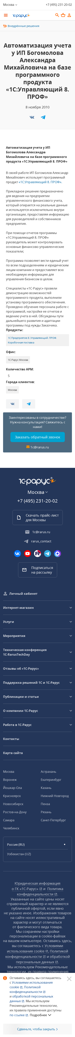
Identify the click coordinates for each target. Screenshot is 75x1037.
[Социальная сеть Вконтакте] (17, 553)
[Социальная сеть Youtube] (27, 553)
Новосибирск (13, 804)
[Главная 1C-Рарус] (31, 16)
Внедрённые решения (23, 26)
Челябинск (11, 828)
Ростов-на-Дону (15, 812)
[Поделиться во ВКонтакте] (32, 118)
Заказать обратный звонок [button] (37, 437)
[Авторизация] (69, 15)
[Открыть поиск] (57, 15)
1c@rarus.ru (39, 447)
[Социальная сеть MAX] (57, 553)
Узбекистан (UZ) (19, 854)
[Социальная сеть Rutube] (37, 553)
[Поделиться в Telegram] (43, 118)
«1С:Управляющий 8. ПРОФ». (40, 182)
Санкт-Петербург (53, 820)
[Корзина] (63, 15)
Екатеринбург (51, 780)
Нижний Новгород (55, 796)
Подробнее (38, 1015)
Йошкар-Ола (12, 788)
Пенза (45, 804)
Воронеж (10, 780)
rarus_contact (41, 541)
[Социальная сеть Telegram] (47, 553)
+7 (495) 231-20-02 (59, 5)
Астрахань (48, 771)
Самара (8, 820)
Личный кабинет (23, 593)
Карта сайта (13, 753)
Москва (8, 771)
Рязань (46, 812)
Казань (46, 788)
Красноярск (12, 796)
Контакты (11, 739)
